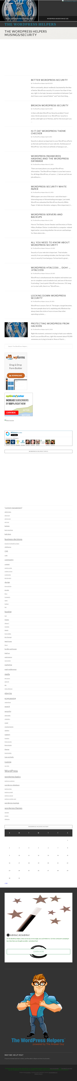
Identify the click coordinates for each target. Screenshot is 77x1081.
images (7, 620)
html (6, 615)
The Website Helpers (66, 1068)
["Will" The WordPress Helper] (38, 1009)
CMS (6, 551)
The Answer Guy (53, 1072)
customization (8, 574)
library (6, 645)
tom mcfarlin (9, 757)
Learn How (38, 951)
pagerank (7, 681)
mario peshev (8, 660)
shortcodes (7, 715)
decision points (8, 578)
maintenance (8, 657)
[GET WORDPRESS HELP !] (16, 86)
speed (6, 723)
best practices (9, 530)
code (6, 555)
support (7, 735)
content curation (8, 568)
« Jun (6, 883)
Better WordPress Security (49, 80)
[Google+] (39, 1077)
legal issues (8, 641)
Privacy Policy (39, 1074)
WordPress (11, 770)
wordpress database (12, 785)
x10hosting (7, 819)
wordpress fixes (8, 789)
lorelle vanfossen (11, 649)
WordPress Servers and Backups (47, 215)
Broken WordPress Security (50, 105)
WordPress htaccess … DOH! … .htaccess (51, 268)
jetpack (6, 630)
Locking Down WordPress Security (48, 296)
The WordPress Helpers (30, 24)
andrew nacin (8, 518)
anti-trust (7, 522)
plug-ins (8, 693)
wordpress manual (9, 795)
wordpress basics (13, 776)
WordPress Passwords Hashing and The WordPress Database (50, 158)
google (6, 600)
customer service (8, 571)
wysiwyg (6, 816)
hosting (8, 611)
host (5, 607)
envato (7, 590)
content (7, 564)
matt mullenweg (10, 669)
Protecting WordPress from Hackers (50, 324)
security (8, 711)
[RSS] (42, 1077)
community (9, 560)
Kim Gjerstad (8, 637)
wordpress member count (10, 799)
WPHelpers (16, 432)
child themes (8, 547)
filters (6, 593)
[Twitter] (37, 1077)
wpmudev (7, 812)
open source (7, 678)
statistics (7, 730)
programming (10, 698)
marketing (8, 665)
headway (7, 604)
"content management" (13, 508)
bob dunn (8, 534)
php (5, 685)
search (7, 706)
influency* (7, 623)
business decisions (13, 539)
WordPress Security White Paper (49, 187)
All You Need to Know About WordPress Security (50, 243)
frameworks (7, 597)
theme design (8, 745)
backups (7, 526)
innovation (7, 626)
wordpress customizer (10, 781)
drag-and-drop (8, 586)
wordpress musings (12, 803)
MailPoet (7, 653)
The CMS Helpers (54, 1068)
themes (7, 749)
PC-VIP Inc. (28, 1072)
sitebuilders (7, 719)
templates (7, 738)
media (7, 674)
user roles (7, 766)
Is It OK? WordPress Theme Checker (48, 132)
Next (73, 10)
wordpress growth (9, 792)
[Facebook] (34, 1077)
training (8, 762)
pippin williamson (8, 688)
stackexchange (9, 727)
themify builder (8, 753)
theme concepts (8, 741)
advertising (7, 515)
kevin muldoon (8, 633)
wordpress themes (13, 808)
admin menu (8, 512)
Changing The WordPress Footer (12, 543)
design (7, 582)
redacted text (8, 702)
